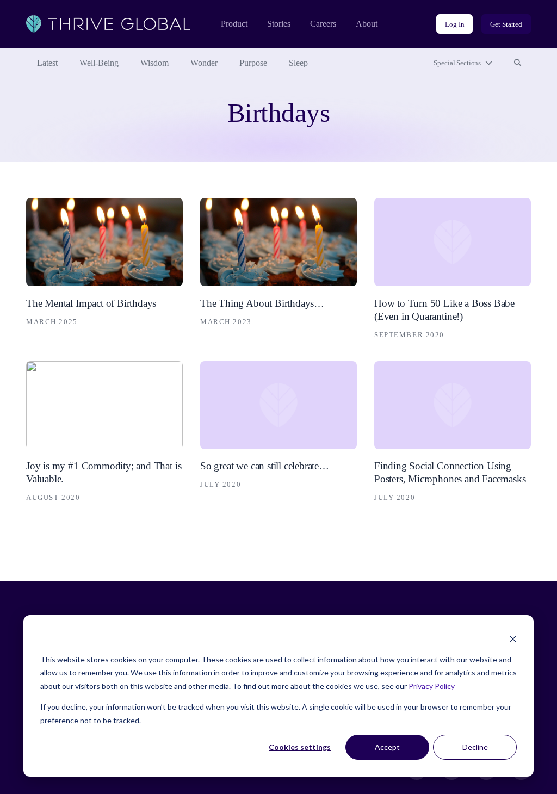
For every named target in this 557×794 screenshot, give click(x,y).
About (366, 23)
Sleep (298, 62)
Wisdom (154, 62)
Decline (475, 747)
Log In (454, 24)
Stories (278, 23)
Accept (387, 747)
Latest (47, 62)
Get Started (506, 24)
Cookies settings (300, 747)
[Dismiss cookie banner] (513, 639)
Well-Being (99, 62)
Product (234, 23)
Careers (323, 23)
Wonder (204, 62)
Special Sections (457, 63)
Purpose (253, 62)
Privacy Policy (432, 686)
